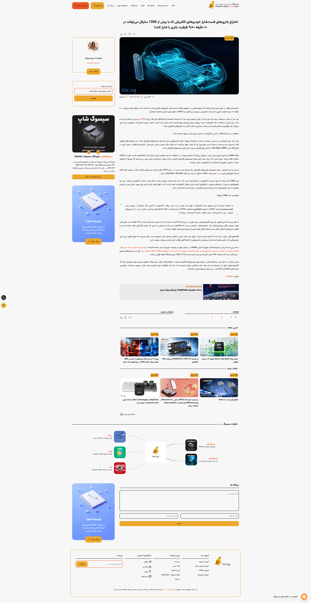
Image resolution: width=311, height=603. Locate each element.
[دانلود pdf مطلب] (121, 34)
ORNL (143, 119)
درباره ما (111, 5)
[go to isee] (109, 452)
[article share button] (125, 34)
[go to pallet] (108, 468)
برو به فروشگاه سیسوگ (93, 177)
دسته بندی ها (163, 5)
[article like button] (130, 34)
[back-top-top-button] (3, 305)
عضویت (82, 564)
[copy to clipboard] (134, 34)
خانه (173, 5)
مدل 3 (218, 173)
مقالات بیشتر (93, 71)
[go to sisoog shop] (200, 445)
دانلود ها (151, 5)
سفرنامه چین (122, 5)
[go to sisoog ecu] (109, 436)
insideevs (230, 276)
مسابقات (134, 5)
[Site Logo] (223, 5)
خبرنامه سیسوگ (107, 86)
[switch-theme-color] (3, 297)
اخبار (143, 5)
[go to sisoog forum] (201, 459)
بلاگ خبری (229, 38)
